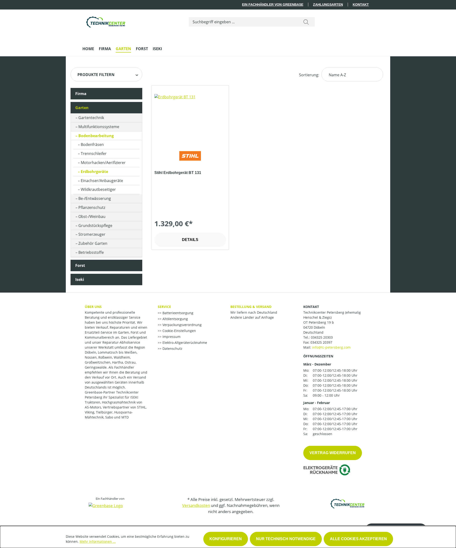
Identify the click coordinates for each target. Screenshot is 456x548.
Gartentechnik (91, 117)
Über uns (93, 306)
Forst (80, 265)
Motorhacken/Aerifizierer (103, 162)
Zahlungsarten (328, 4)
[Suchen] (306, 22)
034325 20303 (322, 337)
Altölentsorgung (175, 319)
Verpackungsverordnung (182, 324)
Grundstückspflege (95, 225)
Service (164, 306)
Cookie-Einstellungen (179, 330)
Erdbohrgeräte (94, 171)
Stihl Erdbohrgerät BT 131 (177, 173)
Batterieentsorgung (177, 313)
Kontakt (361, 4)
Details (190, 240)
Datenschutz (172, 348)
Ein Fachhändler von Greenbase (272, 4)
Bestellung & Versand (250, 306)
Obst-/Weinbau (91, 216)
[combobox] (243, 22)
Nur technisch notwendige (286, 539)
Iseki (79, 279)
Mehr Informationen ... (98, 541)
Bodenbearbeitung (96, 135)
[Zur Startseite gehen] (106, 20)
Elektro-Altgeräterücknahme (184, 342)
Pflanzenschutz (91, 207)
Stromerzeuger (91, 234)
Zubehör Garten (92, 243)
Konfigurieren (225, 539)
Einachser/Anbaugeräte (102, 180)
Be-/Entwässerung (94, 198)
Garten (82, 107)
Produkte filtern (95, 74)
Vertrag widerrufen (332, 453)
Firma (80, 93)
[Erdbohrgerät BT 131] (190, 118)
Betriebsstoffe (91, 252)
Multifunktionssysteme (98, 126)
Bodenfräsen (92, 144)
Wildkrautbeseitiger (98, 189)
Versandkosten (196, 505)
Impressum (171, 336)
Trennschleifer (94, 153)
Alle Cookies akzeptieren (358, 539)
